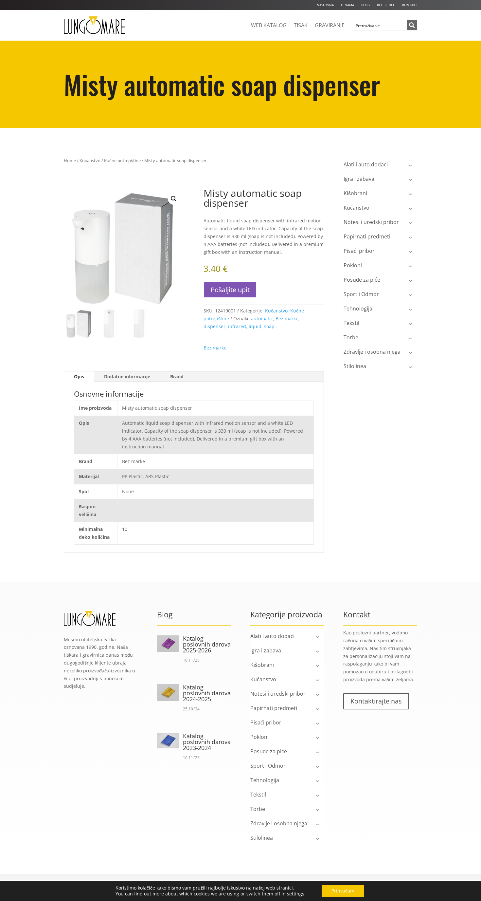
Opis (79, 376)
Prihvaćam (342, 891)
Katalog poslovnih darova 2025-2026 (207, 644)
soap (269, 326)
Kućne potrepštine (122, 160)
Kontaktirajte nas (376, 701)
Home (70, 160)
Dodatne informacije (127, 376)
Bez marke (287, 318)
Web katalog (269, 25)
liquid (255, 326)
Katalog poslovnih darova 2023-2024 (207, 742)
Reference (386, 5)
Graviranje (330, 25)
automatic (262, 318)
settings (295, 894)
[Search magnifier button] (412, 25)
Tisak (301, 25)
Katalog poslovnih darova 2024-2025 (207, 693)
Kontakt (409, 5)
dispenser (214, 326)
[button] (174, 199)
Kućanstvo (90, 160)
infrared (237, 326)
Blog (365, 5)
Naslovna (325, 5)
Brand (177, 376)
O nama (347, 5)
